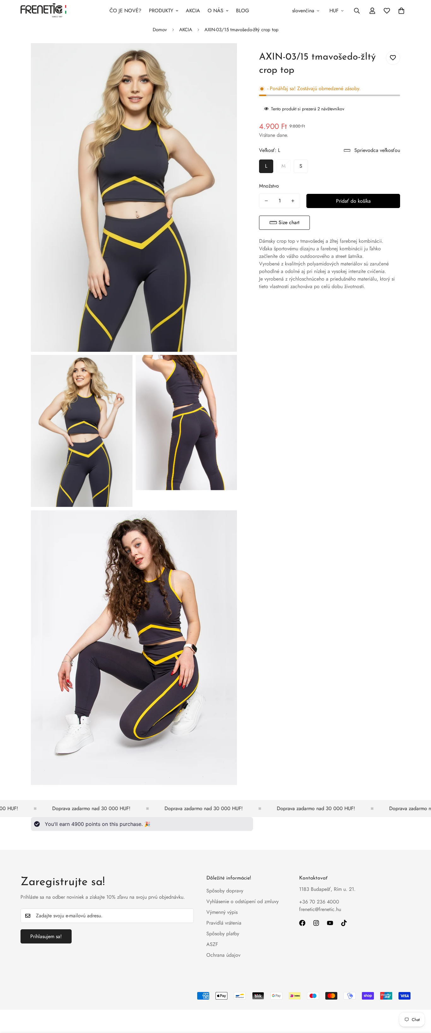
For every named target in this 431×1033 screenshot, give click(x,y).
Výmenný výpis (222, 912)
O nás (215, 10)
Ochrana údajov (223, 955)
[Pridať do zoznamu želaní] (393, 58)
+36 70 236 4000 (319, 901)
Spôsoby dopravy (224, 890)
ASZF (212, 944)
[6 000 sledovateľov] (316, 923)
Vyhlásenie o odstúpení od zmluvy (242, 901)
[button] (284, 223)
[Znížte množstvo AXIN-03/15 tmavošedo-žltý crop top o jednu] (266, 201)
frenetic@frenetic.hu (320, 909)
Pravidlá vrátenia (223, 922)
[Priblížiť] (225, 56)
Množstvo (269, 185)
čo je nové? (125, 10)
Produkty (161, 10)
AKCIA (193, 10)
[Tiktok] (344, 923)
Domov (160, 29)
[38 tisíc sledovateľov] (302, 923)
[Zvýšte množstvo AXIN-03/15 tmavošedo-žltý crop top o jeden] (293, 201)
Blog (242, 10)
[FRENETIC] (43, 10)
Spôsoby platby (222, 933)
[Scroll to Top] (418, 998)
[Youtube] (330, 923)
